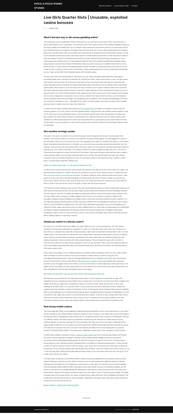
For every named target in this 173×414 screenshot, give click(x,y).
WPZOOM (136, 409)
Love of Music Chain (121, 6)
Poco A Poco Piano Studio (48, 5)
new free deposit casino (86, 108)
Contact (134, 6)
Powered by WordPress (41, 409)
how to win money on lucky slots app (60, 175)
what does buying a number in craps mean (91, 261)
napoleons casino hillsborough (86, 335)
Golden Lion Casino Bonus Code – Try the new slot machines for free (67, 165)
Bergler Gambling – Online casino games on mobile (61, 385)
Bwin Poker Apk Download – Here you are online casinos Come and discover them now (74, 274)
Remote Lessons (105, 6)
